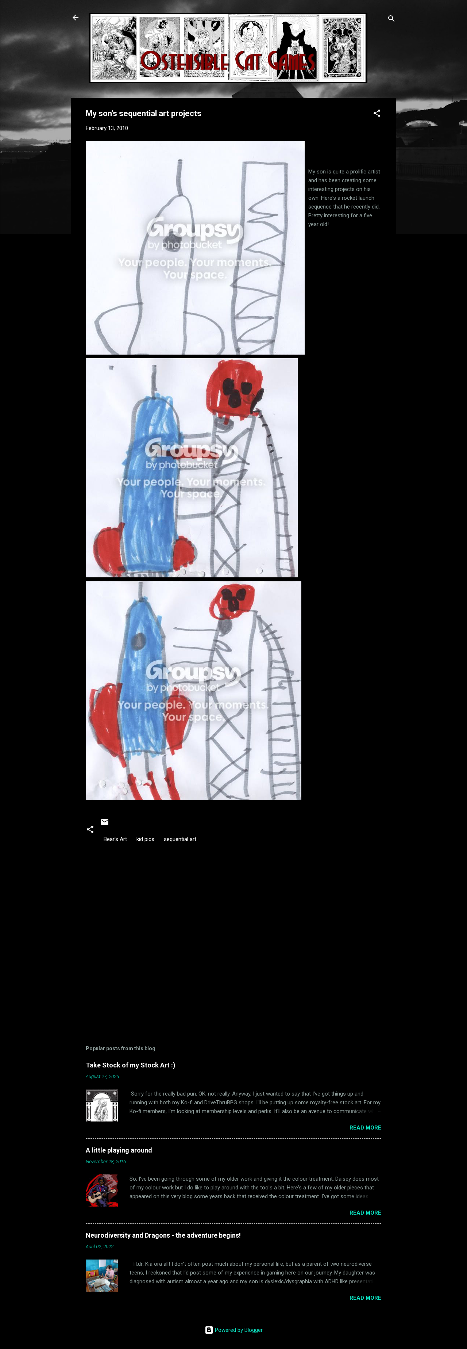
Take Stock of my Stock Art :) (130, 1065)
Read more (365, 1127)
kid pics (145, 839)
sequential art (180, 839)
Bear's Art (115, 839)
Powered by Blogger (238, 1330)
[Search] (391, 20)
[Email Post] (104, 824)
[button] (377, 114)
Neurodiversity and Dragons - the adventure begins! (163, 1235)
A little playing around (119, 1150)
